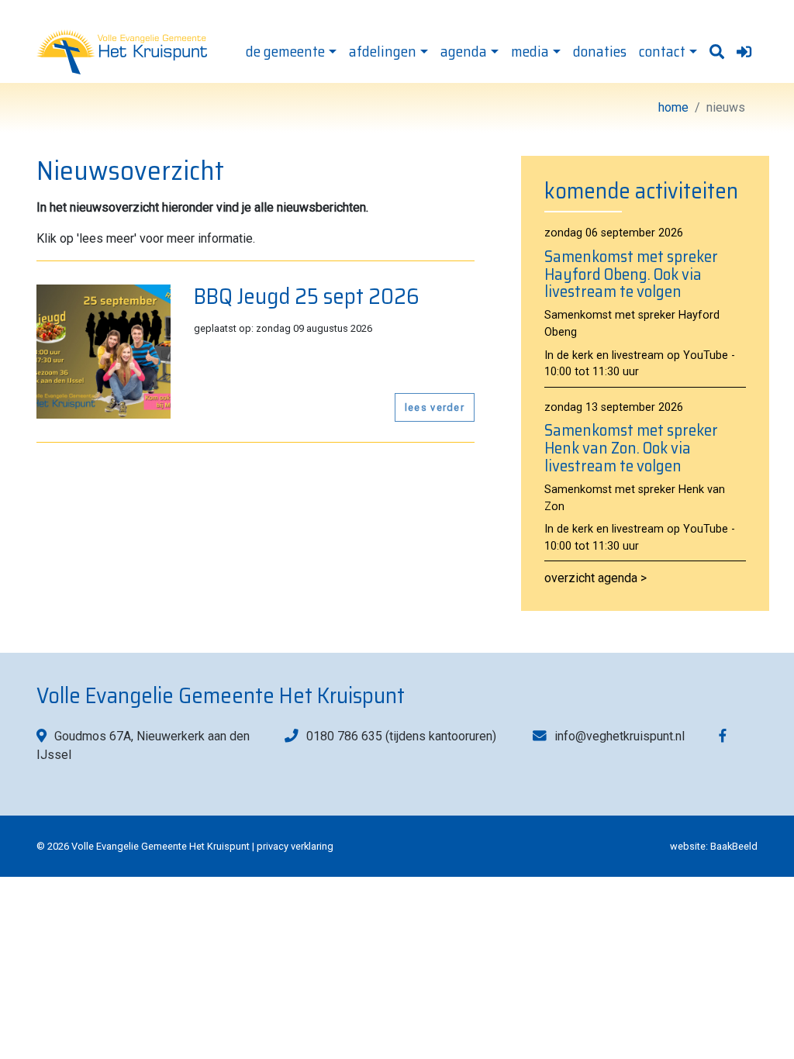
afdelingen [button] (382, 51)
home (673, 107)
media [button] (530, 51)
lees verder (434, 407)
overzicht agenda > (595, 578)
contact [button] (662, 51)
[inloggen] (744, 53)
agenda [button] (463, 51)
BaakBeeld (734, 846)
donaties (600, 51)
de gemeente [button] (285, 51)
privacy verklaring (295, 846)
